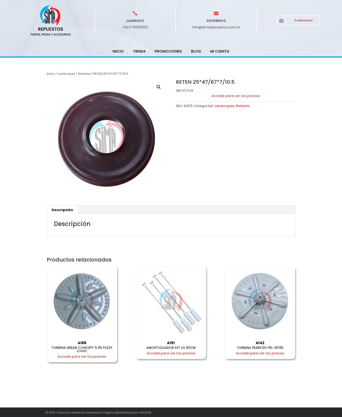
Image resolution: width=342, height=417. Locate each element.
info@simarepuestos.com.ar (216, 27)
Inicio (118, 51)
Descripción (62, 210)
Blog (196, 51)
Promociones (168, 51)
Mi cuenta (219, 51)
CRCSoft (145, 412)
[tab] (62, 210)
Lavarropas (66, 73)
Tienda (139, 51)
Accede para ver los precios (235, 96)
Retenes (84, 73)
